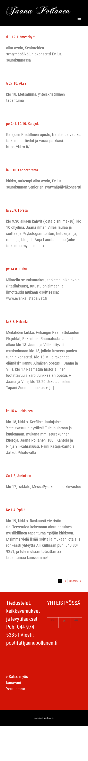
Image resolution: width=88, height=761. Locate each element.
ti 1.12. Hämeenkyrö (20, 37)
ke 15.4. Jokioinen (19, 411)
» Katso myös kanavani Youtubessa (17, 682)
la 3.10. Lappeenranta (22, 170)
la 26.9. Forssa (17, 210)
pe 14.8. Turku (16, 269)
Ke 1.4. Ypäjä (15, 510)
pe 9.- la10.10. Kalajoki (22, 123)
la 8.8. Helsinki (17, 321)
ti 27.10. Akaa (16, 83)
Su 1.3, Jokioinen (18, 476)
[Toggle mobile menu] (80, 20)
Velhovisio (49, 718)
